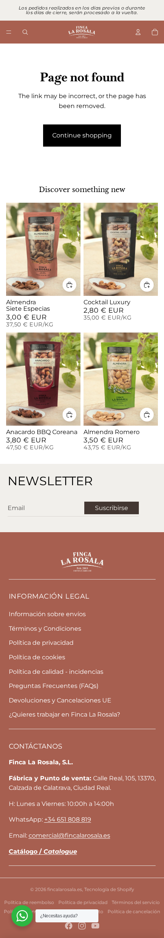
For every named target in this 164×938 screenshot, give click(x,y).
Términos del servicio (136, 902)
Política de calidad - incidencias (56, 671)
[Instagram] (82, 925)
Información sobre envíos (47, 614)
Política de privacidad (41, 642)
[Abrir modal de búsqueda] (25, 32)
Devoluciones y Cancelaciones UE (60, 700)
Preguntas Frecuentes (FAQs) (53, 685)
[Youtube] (95, 925)
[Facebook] (68, 925)
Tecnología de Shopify (109, 889)
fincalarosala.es (64, 889)
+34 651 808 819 (67, 819)
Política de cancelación (134, 911)
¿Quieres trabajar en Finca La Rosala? (64, 714)
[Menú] (9, 32)
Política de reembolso (29, 902)
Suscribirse (111, 508)
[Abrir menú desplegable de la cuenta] (138, 32)
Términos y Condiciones (45, 628)
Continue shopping (82, 135)
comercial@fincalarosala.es (69, 835)
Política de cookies (37, 657)
